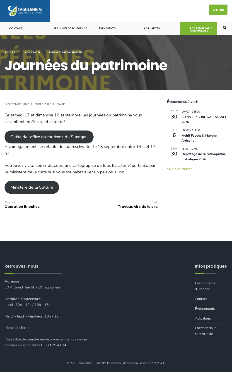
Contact (16, 28)
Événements (107, 28)
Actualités (152, 28)
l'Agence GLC (156, 363)
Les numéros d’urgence (70, 28)
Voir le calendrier (179, 169)
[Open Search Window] (225, 27)
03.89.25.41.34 (54, 345)
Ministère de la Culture (31, 187)
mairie (61, 104)
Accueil (10, 52)
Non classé (32, 52)
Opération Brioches (22, 204)
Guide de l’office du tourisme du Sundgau (49, 137)
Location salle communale (201, 29)
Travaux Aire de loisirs (138, 204)
